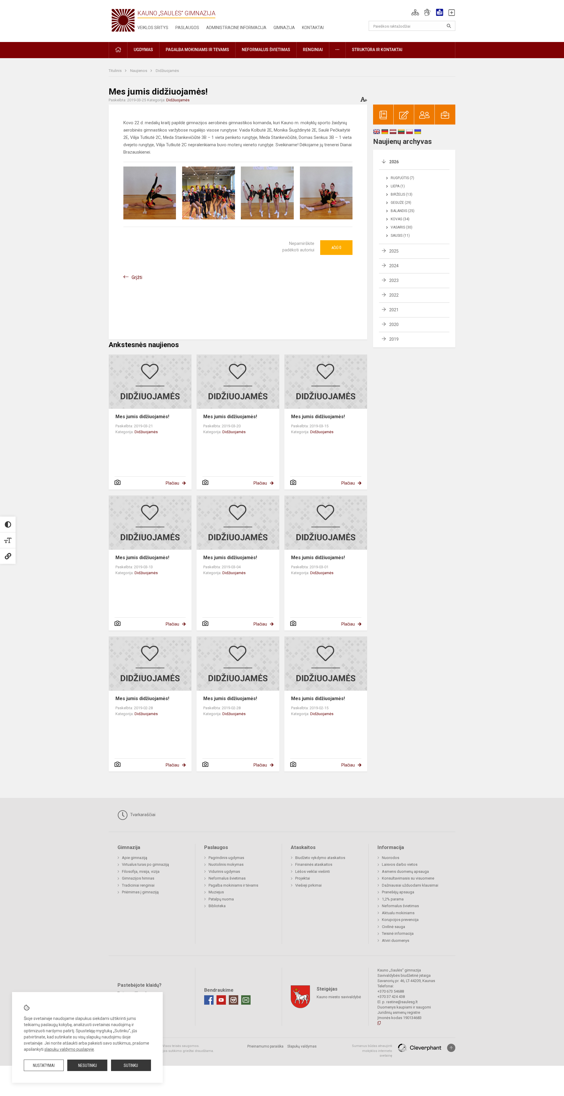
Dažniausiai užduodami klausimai (410, 885)
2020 (394, 324)
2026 (394, 161)
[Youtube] (221, 1000)
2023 (394, 280)
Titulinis (115, 70)
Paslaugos (187, 27)
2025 (394, 251)
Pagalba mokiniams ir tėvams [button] (197, 49)
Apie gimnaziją (134, 857)
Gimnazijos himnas (138, 878)
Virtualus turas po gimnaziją (145, 864)
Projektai (302, 878)
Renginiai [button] (313, 49)
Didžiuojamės (167, 70)
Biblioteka (217, 906)
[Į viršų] (451, 1048)
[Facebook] (209, 1000)
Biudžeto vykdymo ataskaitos (320, 857)
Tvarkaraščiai (142, 814)
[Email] (246, 1000)
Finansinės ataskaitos (313, 864)
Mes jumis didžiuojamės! (142, 416)
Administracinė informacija (236, 27)
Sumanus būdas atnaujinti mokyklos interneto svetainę (372, 1051)
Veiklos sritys (152, 27)
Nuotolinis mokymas (226, 864)
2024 (394, 265)
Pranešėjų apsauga (398, 892)
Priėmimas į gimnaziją (140, 892)
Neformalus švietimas (227, 878)
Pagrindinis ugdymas (226, 857)
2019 (394, 339)
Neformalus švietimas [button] (266, 49)
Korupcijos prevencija (400, 919)
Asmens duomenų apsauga (405, 871)
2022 (394, 295)
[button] (415, 12)
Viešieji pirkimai (308, 885)
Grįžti (137, 277)
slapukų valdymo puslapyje (69, 1049)
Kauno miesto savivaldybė (339, 997)
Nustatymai (44, 1065)
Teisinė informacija (398, 933)
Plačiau (172, 483)
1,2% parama (393, 899)
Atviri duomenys (395, 940)
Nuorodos (390, 857)
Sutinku (131, 1065)
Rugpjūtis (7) (402, 178)
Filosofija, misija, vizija (141, 871)
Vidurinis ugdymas (224, 871)
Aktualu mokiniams (398, 913)
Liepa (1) (398, 186)
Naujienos (139, 70)
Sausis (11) (400, 235)
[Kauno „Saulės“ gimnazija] (123, 20)
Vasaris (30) (401, 227)
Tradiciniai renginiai (138, 885)
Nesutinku (87, 1065)
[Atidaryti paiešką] (449, 26)
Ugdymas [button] (143, 49)
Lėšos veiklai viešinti (312, 871)
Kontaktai (313, 27)
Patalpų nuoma (221, 899)
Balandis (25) (402, 211)
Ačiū (336, 247)
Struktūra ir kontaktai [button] (377, 49)
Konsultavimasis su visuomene (408, 878)
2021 (394, 309)
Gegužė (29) (401, 203)
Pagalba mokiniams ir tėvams (233, 885)
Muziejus (216, 892)
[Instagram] (233, 1000)
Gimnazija (284, 27)
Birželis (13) (401, 194)
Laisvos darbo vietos (399, 864)
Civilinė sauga (393, 926)
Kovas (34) (400, 219)
